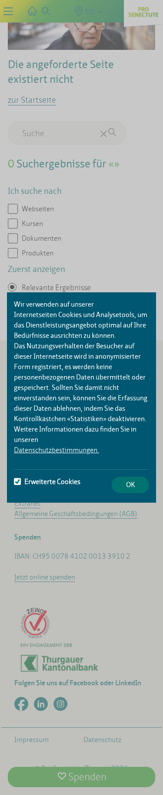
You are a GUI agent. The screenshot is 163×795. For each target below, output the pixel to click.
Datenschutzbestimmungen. (56, 450)
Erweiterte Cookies (52, 481)
